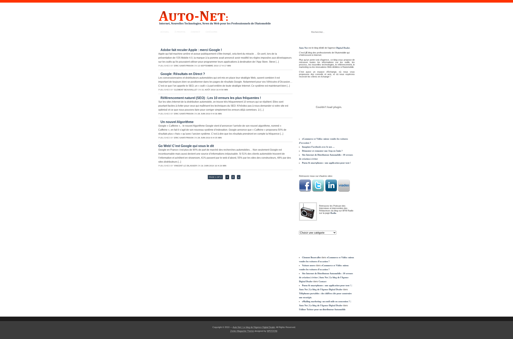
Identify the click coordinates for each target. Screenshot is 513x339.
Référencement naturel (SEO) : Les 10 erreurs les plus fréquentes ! (211, 98)
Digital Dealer (343, 48)
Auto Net (303, 48)
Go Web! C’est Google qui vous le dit (186, 146)
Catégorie (211, 32)
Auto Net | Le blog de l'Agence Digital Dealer (254, 327)
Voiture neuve (308, 265)
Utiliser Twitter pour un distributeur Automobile (322, 309)
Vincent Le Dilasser (185, 166)
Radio (333, 213)
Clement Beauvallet (185, 90)
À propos (180, 32)
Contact (195, 32)
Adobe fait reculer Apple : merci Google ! (191, 50)
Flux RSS (350, 32)
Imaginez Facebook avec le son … (318, 147)
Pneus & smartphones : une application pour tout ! (326, 163)
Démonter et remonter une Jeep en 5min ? (322, 151)
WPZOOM (272, 331)
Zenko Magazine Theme (242, 331)
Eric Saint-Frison (183, 66)
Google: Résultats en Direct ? (183, 74)
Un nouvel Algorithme (177, 122)
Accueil (164, 32)
